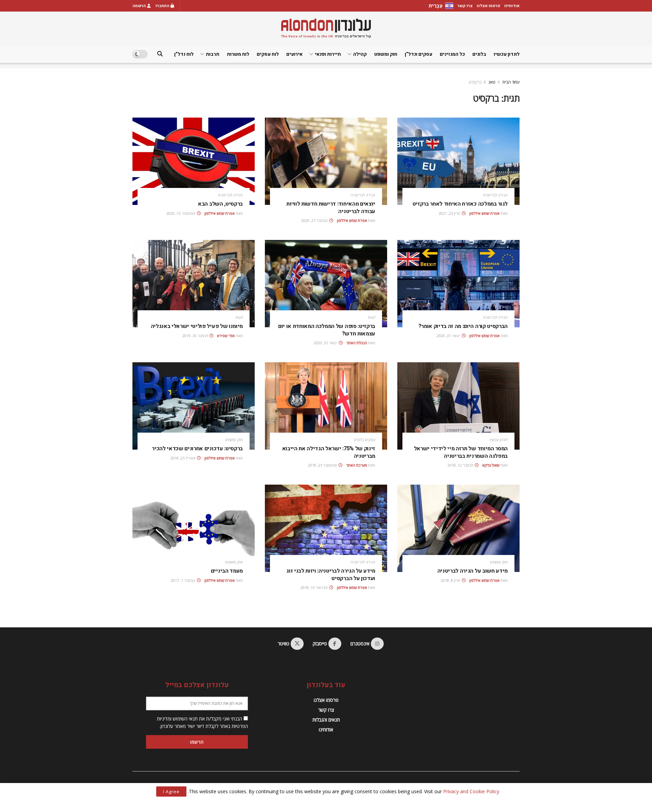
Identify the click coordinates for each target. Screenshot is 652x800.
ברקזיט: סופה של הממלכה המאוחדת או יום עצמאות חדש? (326, 330)
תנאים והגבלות (326, 719)
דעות (371, 317)
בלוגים (479, 54)
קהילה (360, 54)
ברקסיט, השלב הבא (220, 204)
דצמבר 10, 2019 (195, 335)
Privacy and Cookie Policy (471, 791)
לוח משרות (238, 54)
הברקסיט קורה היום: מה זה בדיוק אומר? (463, 326)
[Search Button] (160, 54)
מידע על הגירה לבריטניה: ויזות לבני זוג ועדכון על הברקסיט (330, 574)
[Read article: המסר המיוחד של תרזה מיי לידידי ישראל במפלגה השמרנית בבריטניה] (458, 406)
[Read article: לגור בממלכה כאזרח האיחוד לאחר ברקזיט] (458, 161)
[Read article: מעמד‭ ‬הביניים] (193, 528)
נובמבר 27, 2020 (315, 220)
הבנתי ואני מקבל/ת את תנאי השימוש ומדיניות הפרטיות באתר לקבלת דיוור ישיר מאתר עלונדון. (202, 722)
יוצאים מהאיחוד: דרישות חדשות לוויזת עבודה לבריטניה (330, 207)
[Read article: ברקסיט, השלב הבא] (193, 161)
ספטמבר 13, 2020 (181, 213)
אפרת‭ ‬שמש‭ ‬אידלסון (484, 213)
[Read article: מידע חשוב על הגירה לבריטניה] (458, 528)
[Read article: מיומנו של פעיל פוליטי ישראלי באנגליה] (193, 283)
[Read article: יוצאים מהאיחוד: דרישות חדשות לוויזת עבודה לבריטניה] (326, 161)
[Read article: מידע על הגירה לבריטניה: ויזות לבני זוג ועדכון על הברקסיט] (326, 528)
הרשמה (139, 6)
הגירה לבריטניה (495, 195)
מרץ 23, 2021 (450, 213)
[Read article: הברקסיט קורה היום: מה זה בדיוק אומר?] (458, 283)
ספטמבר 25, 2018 (323, 465)
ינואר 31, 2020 (449, 335)
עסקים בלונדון (364, 439)
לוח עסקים (268, 54)
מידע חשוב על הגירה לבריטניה (472, 571)
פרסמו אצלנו (488, 6)
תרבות (212, 54)
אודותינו (512, 6)
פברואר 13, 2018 (315, 587)
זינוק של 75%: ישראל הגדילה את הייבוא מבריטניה (329, 452)
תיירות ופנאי (328, 54)
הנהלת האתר (356, 342)
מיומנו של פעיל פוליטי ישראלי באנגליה (197, 326)
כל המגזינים (452, 54)
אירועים (294, 54)
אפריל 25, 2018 (183, 457)
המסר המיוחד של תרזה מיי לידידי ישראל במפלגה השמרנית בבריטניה (461, 452)
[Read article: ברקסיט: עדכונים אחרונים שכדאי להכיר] (193, 406)
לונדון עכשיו (507, 54)
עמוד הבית (511, 82)
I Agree (171, 791)
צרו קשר (465, 6)
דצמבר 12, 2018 (461, 465)
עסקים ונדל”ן (418, 54)
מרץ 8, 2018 (451, 580)
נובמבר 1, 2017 (183, 580)
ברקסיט (475, 82)
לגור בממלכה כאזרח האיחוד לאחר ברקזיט (460, 204)
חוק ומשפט (385, 54)
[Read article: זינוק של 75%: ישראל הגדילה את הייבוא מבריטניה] (326, 406)
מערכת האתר (356, 465)
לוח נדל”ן (184, 54)
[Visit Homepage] (326, 28)
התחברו (163, 6)
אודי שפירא (226, 335)
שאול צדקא (491, 465)
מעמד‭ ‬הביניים (227, 571)
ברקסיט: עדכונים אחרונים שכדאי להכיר (197, 449)
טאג (491, 82)
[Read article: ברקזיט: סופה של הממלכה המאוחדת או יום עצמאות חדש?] (326, 283)
